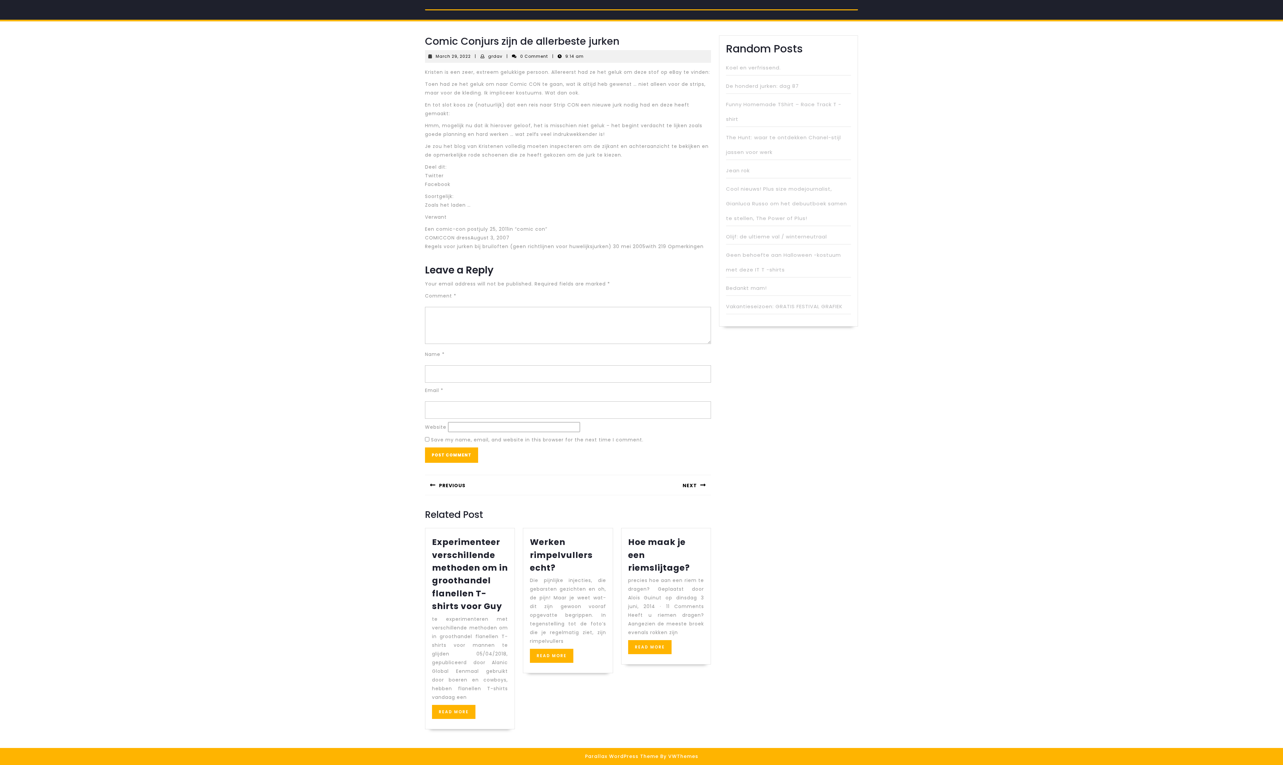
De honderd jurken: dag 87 (762, 85)
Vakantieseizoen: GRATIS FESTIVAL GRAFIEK (784, 306)
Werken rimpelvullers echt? (561, 555)
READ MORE (457, 714)
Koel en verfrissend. (753, 67)
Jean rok (738, 170)
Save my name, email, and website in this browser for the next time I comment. (537, 439)
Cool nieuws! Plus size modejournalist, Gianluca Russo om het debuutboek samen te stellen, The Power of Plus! (786, 203)
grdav (495, 56)
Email (434, 390)
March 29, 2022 (453, 56)
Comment (440, 296)
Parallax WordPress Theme (622, 756)
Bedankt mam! (746, 288)
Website (435, 427)
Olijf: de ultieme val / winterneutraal (776, 236)
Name (435, 354)
